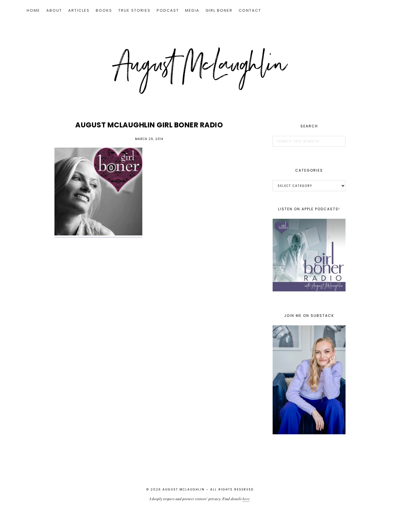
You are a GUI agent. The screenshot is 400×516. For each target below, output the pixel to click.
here (245, 498)
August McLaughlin (200, 70)
